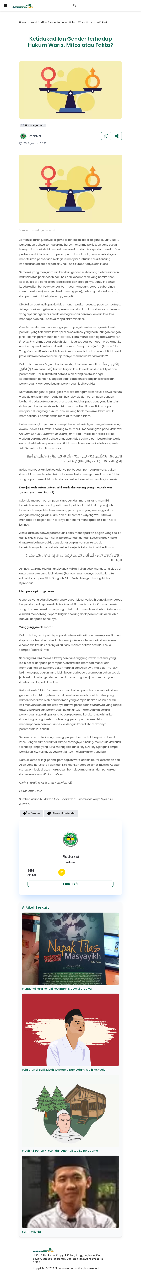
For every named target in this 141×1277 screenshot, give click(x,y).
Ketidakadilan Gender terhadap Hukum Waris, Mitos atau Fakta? (69, 22)
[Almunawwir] (23, 5)
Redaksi (35, 136)
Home (22, 22)
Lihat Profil (70, 884)
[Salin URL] (106, 136)
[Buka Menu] (5, 5)
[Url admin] (62, 872)
